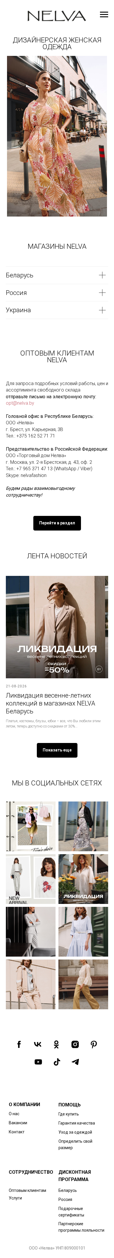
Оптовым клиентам (27, 1190)
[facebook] (19, 1044)
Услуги (15, 1198)
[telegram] (75, 1062)
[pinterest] (94, 1044)
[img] (55, 136)
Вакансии (18, 1122)
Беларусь (67, 1190)
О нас (14, 1113)
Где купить (68, 1114)
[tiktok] (57, 1062)
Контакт (17, 1132)
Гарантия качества (76, 1123)
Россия (65, 1199)
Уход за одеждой (75, 1132)
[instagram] (75, 1044)
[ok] (56, 1044)
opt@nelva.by (20, 403)
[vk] (37, 1044)
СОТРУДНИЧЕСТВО (31, 1172)
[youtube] (38, 1062)
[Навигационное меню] (104, 15)
